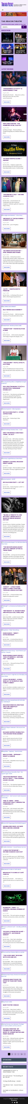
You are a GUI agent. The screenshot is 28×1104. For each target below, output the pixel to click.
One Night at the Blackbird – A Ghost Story (13, 219)
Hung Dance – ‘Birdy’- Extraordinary (11, 634)
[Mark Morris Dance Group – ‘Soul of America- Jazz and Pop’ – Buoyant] (14, 651)
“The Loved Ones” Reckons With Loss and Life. (12, 956)
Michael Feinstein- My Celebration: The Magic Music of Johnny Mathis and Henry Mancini (13, 1031)
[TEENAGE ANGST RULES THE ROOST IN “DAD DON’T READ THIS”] (14, 975)
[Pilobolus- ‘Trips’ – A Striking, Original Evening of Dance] (14, 898)
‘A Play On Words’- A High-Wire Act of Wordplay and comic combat (13, 681)
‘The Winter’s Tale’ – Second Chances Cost (13, 195)
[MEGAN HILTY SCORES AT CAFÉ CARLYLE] (14, 869)
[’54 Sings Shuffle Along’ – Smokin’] (14, 149)
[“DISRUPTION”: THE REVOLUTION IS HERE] (14, 325)
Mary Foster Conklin (11, 1005)
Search (24, 27)
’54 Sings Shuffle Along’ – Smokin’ (12, 159)
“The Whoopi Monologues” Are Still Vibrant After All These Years (13, 548)
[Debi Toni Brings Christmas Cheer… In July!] (14, 430)
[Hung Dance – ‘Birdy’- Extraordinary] (14, 630)
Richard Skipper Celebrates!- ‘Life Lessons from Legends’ (14, 733)
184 (21, 1054)
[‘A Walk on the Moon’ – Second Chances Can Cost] (14, 847)
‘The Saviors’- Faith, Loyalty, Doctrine (14, 363)
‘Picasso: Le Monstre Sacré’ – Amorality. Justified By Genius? (14, 933)
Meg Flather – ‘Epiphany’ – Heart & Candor (12, 755)
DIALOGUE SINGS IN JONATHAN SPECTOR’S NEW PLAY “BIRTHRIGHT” (13, 706)
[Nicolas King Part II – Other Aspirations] (14, 409)
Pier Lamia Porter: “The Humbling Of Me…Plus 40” (12, 124)
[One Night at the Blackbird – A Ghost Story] (14, 215)
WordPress (14, 1100)
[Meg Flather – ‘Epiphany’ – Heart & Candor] (14, 751)
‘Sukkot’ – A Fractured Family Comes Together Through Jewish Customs (12, 588)
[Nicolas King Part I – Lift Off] (14, 479)
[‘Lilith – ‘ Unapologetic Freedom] (14, 279)
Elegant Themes (14, 1098)
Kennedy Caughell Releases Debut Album (13, 462)
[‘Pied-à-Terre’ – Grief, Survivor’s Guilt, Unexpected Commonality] (14, 796)
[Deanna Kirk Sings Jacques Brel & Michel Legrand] (14, 823)
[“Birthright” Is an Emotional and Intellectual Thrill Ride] (14, 607)
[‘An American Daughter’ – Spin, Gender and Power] (14, 241)
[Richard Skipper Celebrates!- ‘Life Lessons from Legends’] (14, 728)
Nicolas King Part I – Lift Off (13, 482)
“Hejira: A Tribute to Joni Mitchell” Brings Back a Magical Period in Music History (12, 517)
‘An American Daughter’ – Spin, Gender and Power (12, 251)
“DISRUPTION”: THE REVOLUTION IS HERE (14, 329)
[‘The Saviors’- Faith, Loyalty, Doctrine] (14, 353)
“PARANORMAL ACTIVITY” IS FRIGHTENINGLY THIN (12, 89)
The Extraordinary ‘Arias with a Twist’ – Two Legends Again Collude (13, 778)
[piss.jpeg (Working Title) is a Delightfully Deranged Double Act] (14, 382)
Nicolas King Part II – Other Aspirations (13, 413)
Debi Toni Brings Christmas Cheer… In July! (13, 433)
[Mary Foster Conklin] (14, 1002)
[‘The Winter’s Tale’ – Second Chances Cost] (14, 184)
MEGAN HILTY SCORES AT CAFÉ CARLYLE (13, 873)
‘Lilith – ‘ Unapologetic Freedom (11, 290)
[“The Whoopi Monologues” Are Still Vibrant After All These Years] (14, 543)
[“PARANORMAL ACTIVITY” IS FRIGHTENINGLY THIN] (14, 78)
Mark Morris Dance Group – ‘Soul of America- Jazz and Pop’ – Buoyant (13, 657)
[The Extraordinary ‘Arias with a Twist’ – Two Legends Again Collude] (14, 773)
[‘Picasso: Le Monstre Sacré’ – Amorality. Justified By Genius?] (14, 927)
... (18, 1054)
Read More (7, 102)
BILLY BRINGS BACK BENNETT (12, 310)
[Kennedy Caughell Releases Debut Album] (14, 458)
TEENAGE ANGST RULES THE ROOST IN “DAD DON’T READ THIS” (12, 981)
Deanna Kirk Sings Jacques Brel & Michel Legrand (13, 827)
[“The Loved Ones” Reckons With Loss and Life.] (14, 952)
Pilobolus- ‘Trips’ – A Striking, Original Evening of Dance (14, 909)
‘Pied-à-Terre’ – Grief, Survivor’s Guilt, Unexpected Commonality (14, 802)
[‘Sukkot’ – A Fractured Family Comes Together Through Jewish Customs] (14, 576)
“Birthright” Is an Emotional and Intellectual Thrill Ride (14, 611)
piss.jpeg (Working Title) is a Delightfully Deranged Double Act (13, 388)
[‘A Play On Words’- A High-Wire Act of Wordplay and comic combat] (14, 675)
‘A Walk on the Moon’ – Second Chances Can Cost (13, 851)
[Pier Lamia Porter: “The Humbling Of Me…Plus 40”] (14, 114)
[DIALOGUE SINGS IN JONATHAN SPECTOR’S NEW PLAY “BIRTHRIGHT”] (14, 701)
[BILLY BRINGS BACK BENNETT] (14, 306)
